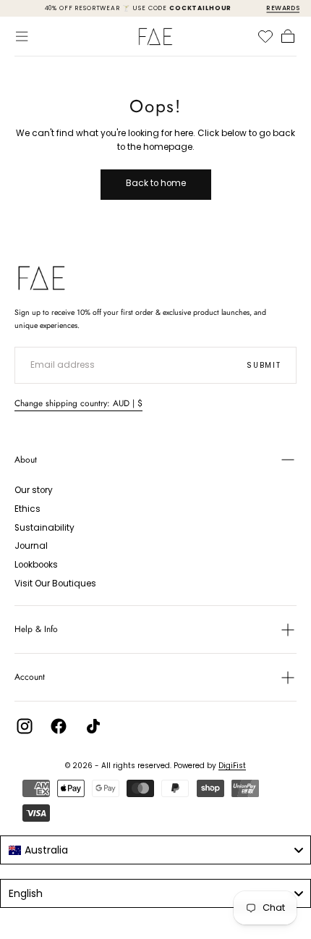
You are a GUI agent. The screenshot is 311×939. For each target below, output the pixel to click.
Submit (264, 365)
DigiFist (232, 765)
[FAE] (41, 278)
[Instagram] (25, 726)
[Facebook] (58, 726)
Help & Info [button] (36, 629)
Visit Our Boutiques (55, 583)
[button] (21, 36)
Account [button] (29, 676)
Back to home (156, 183)
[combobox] (155, 849)
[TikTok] (93, 726)
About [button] (25, 459)
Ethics (27, 509)
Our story (33, 490)
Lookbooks (36, 564)
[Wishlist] (265, 36)
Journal (31, 546)
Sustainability (44, 528)
